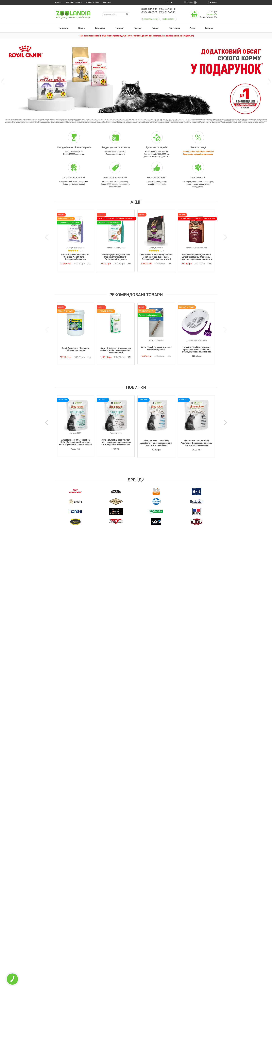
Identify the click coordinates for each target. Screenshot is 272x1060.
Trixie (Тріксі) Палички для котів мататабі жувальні (156, 348)
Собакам (63, 28)
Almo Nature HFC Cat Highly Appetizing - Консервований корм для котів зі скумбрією (156, 443)
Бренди (209, 28)
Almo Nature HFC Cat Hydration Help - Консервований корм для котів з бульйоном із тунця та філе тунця (75, 442)
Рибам (155, 28)
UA (167, 2)
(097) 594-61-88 (149, 12)
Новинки (136, 387)
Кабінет (213, 2)
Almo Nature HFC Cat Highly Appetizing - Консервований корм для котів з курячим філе (196, 443)
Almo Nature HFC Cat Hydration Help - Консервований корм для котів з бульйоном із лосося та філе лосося (116, 442)
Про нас (58, 2)
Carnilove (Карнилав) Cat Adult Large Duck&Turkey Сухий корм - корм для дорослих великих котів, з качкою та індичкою (196, 257)
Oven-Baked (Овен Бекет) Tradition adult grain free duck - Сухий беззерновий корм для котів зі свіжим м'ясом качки (156, 257)
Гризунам (100, 28)
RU (172, 2)
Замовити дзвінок (150, 19)
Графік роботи (168, 19)
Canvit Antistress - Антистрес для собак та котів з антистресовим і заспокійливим (115, 350)
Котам (81, 28)
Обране (191, 2)
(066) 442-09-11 (167, 9)
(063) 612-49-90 (167, 12)
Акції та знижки (92, 2)
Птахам (137, 28)
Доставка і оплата (74, 2)
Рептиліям (174, 28)
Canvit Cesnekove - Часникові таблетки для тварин (75, 349)
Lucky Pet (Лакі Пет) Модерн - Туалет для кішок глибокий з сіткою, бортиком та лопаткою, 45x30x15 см (196, 349)
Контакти (107, 2)
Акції (192, 28)
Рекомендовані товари (136, 294)
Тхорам (119, 28)
